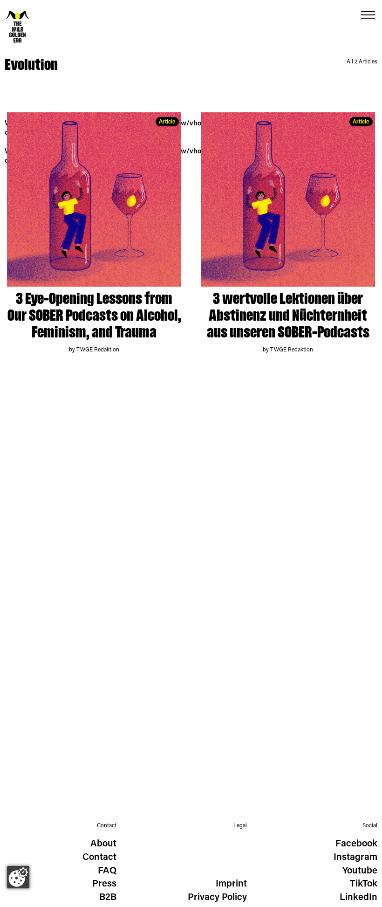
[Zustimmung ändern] (18, 877)
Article (167, 122)
